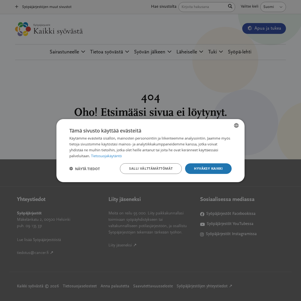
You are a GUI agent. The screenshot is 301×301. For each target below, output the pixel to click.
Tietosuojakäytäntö (106, 155)
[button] (84, 168)
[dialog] (150, 150)
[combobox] (236, 125)
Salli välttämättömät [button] (151, 168)
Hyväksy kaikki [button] (208, 168)
